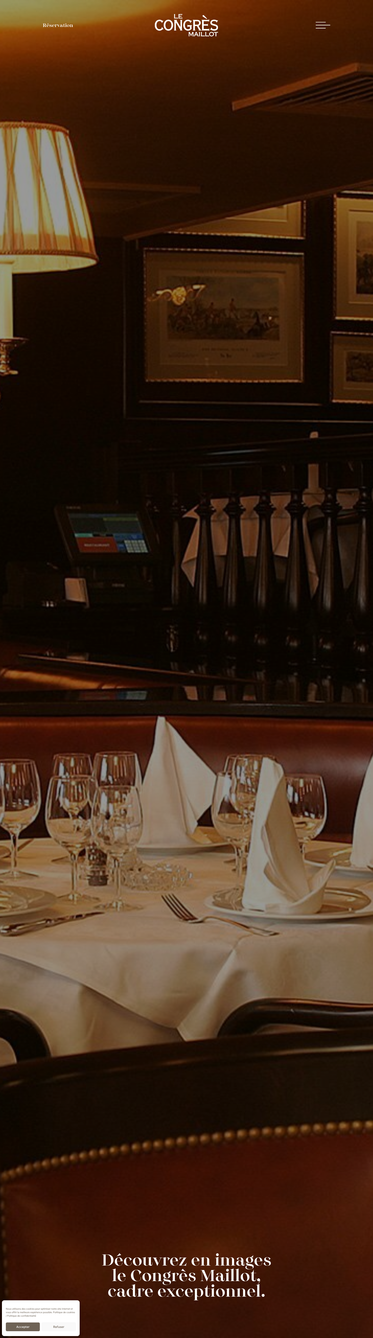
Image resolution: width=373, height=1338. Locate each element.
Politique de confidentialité (21, 1315)
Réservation (58, 25)
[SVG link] (186, 25)
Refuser (58, 1327)
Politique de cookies (64, 1312)
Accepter (23, 1327)
